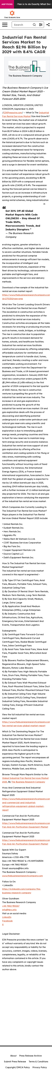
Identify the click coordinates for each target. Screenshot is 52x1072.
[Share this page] (48, 24)
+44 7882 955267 (10, 906)
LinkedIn (6, 917)
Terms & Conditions (38, 1061)
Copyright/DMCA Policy (17, 1067)
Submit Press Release (15, 1061)
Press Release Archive (30, 1055)
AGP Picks (7, 4)
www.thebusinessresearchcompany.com (22, 875)
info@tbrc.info (9, 909)
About (13, 1055)
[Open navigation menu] (4, 24)
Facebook (7, 921)
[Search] (34, 25)
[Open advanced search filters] (40, 25)
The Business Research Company (28, 782)
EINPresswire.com (12, 112)
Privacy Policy (39, 1067)
